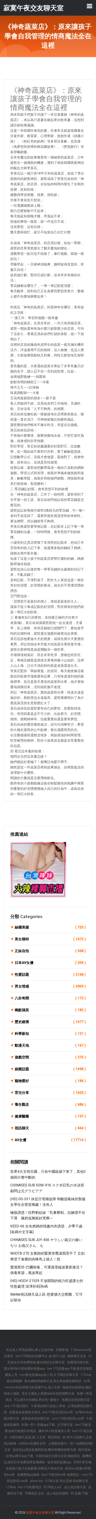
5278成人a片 (53, 1487)
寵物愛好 (50, 1081)
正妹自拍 (50, 951)
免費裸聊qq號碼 (28, 1474)
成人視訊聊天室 (75, 1487)
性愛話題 (50, 974)
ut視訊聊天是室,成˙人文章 (28, 1437)
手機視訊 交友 (34, 1493)
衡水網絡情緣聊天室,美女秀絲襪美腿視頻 (52, 1381)
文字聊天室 (65, 1424)
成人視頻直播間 (57, 1493)
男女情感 (50, 986)
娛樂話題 (50, 1069)
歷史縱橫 (50, 1022)
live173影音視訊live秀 (58, 1412)
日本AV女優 (50, 963)
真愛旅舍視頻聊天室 (35, 1418)
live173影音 (83, 1424)
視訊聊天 (50, 1128)
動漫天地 (50, 1045)
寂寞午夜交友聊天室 (40, 1512)
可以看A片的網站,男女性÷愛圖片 (36, 1400)
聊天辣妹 (84, 1449)
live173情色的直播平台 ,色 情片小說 (40, 1356)
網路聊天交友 (76, 1356)
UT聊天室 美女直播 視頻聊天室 (66, 1481)
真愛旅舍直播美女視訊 (24, 1412)
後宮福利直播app (59, 1462)
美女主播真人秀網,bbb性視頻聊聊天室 (48, 1393)
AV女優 (50, 1140)
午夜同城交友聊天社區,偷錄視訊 (57, 1456)
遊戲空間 (50, 1057)
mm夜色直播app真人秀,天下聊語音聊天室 (49, 1375)
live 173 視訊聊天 (17, 1406)
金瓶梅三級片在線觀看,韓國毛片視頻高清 (34, 1468)
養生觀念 (50, 1104)
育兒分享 (50, 1093)
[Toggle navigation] (89, 6)
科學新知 (50, 1033)
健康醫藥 (50, 1116)
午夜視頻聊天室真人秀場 (48, 1406)
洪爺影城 (62, 1350)
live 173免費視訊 (29, 1487)
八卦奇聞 (50, 998)
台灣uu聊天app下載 (19, 1456)
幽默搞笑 (50, 1010)
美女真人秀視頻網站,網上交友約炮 (30, 1350)
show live (36, 1481)
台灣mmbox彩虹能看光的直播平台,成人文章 (47, 1384)
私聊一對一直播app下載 (38, 1424)
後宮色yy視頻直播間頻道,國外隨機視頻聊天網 (44, 1449)
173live (11, 1487)
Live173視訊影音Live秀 (68, 1418)
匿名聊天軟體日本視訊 (20, 1431)
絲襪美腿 (50, 927)
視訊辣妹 (54, 1437)
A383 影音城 (82, 1462)
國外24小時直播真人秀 (54, 1431)
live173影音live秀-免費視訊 (60, 1474)
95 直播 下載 (79, 1493)
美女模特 (50, 939)
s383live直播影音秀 (32, 1443)
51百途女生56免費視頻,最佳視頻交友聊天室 (49, 1359)
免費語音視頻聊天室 (76, 1400)
